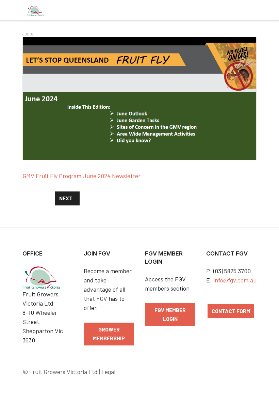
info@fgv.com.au (235, 280)
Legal (108, 371)
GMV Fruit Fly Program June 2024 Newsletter (81, 176)
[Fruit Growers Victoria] (35, 10)
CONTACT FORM (231, 311)
